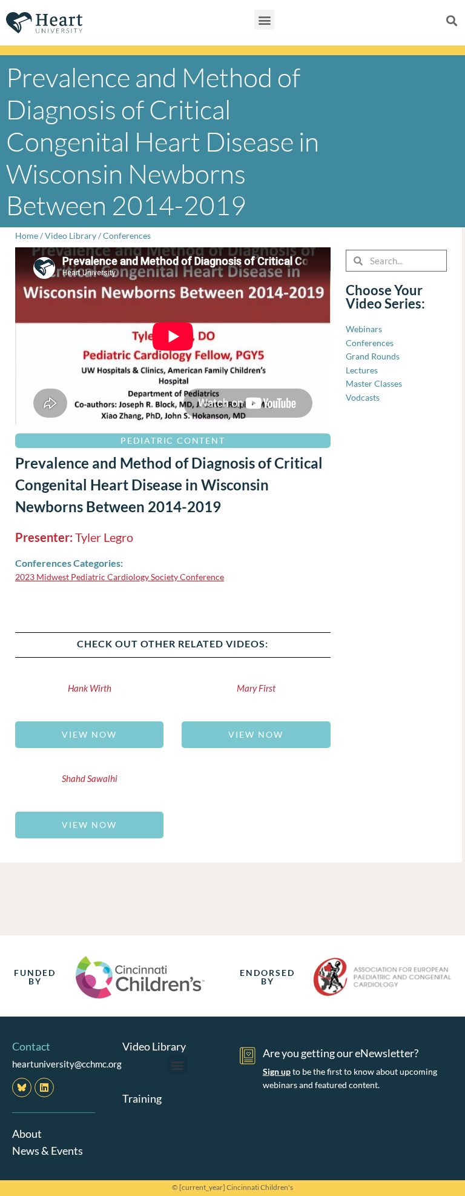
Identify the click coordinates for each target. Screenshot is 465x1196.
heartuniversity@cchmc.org (67, 1063)
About (27, 1133)
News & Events (47, 1150)
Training (142, 1098)
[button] (264, 20)
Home (26, 235)
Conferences (127, 235)
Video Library (70, 235)
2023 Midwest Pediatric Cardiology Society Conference (119, 577)
